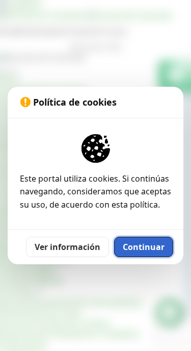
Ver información (67, 247)
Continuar (144, 247)
